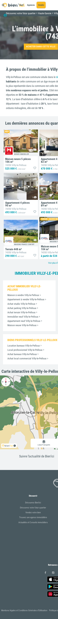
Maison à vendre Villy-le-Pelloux (23, 295)
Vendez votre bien (33, 512)
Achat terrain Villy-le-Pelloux (21, 312)
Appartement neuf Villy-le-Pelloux (23, 320)
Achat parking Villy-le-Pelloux (21, 308)
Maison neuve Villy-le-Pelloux (21, 325)
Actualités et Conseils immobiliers (33, 522)
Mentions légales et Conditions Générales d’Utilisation (24, 610)
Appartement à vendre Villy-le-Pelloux (25, 299)
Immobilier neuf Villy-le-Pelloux (22, 316)
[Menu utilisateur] (6, 15)
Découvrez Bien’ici (33, 502)
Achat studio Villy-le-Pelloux (21, 303)
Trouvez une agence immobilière (33, 517)
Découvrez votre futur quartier (33, 507)
